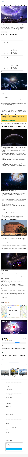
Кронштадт (7, 432)
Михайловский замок (8, 406)
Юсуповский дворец (8, 403)
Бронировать (14, 448)
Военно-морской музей (9, 392)
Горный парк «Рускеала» (9, 440)
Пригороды (14, 427)
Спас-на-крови (7, 420)
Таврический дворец (8, 412)
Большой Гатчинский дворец (9, 414)
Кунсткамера (7, 383)
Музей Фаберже (8, 386)
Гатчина (7, 435)
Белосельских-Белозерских (9, 411)
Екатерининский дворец (9, 401)
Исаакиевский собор (8, 418)
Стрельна (7, 437)
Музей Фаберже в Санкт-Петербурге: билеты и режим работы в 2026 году (5, 376)
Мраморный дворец (8, 409)
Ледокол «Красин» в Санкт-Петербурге (13, 376)
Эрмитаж (7, 381)
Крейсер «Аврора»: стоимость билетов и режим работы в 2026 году (22, 376)
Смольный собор (8, 423)
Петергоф (7, 429)
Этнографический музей (9, 397)
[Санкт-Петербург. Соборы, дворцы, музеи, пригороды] (5, 1)
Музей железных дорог (9, 394)
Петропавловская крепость (9, 389)
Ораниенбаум (7, 438)
